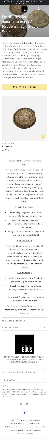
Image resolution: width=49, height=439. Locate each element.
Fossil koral (7, 146)
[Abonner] (45, 380)
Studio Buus (20, 420)
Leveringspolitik (17, 430)
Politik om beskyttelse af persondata (19, 427)
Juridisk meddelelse (33, 430)
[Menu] (3, 9)
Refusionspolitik (33, 423)
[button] (38, 9)
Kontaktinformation (25, 433)
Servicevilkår (41, 427)
